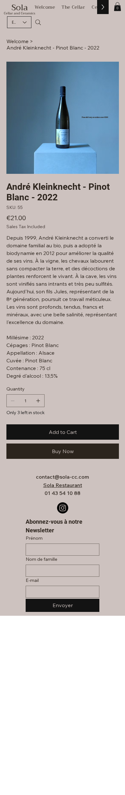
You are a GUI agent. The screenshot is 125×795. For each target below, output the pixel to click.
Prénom (34, 538)
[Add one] (38, 400)
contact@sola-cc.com (62, 477)
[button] (117, 6)
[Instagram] (62, 507)
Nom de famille (41, 559)
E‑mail (32, 580)
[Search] (38, 22)
